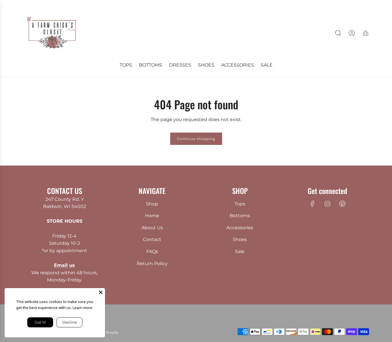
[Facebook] (312, 204)
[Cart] (365, 33)
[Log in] (352, 33)
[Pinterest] (342, 204)
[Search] (338, 33)
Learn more (82, 307)
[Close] (101, 292)
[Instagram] (327, 204)
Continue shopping (196, 139)
